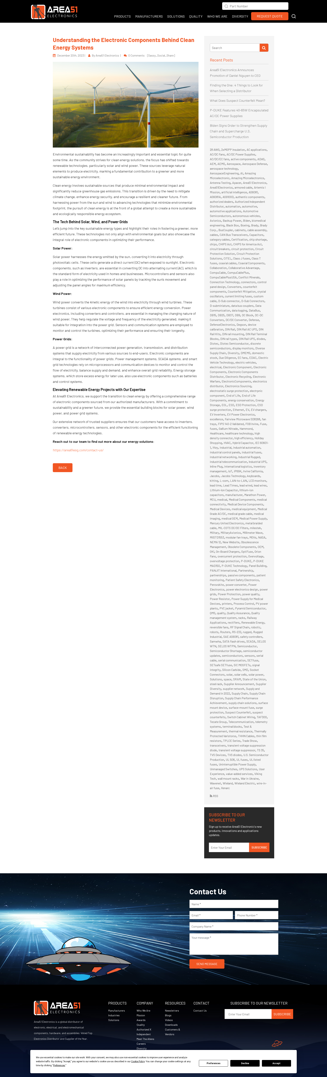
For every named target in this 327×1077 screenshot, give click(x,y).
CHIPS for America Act (247, 244)
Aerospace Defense (254, 164)
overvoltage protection (224, 561)
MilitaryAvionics (231, 532)
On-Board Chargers (228, 551)
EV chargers (258, 409)
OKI (212, 551)
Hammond (246, 428)
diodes (261, 338)
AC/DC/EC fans (219, 159)
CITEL (227, 258)
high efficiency (243, 438)
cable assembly (256, 230)
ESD (231, 405)
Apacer (236, 182)
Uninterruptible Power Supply (237, 764)
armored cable (243, 187)
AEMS (221, 164)
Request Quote (270, 16)
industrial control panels (225, 452)
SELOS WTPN (227, 646)
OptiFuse (247, 551)
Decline (245, 1063)
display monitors (243, 348)
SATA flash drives (234, 641)
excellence (216, 419)
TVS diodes (234, 755)
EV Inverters (217, 414)
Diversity (233, 353)
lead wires (260, 485)
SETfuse (252, 660)
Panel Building (257, 565)
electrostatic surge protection (229, 390)
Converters (234, 286)
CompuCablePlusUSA (223, 277)
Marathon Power (254, 495)
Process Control (244, 603)
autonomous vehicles (246, 216)
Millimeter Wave (252, 532)
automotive (249, 206)
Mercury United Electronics (227, 523)
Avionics (215, 220)
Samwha (215, 641)
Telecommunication (241, 721)
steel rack (216, 684)
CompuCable (218, 272)
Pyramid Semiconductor (250, 608)
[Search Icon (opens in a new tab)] (226, 5)
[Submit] (264, 48)
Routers (225, 632)
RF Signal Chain (239, 627)
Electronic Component (237, 367)
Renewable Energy (252, 622)
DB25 (221, 315)
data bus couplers (242, 305)
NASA (261, 537)
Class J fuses (241, 258)
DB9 (237, 315)
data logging (239, 310)
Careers (141, 1043)
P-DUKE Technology (234, 565)
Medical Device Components (245, 504)
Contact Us (200, 1010)
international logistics (238, 466)
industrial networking (223, 457)
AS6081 (253, 192)
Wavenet (215, 783)
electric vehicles (245, 362)
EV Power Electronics (241, 414)
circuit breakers (220, 249)
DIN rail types (228, 338)
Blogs (168, 1015)
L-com (224, 480)
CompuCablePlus (238, 272)
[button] (293, 16)
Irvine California (253, 471)
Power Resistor (220, 599)
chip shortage (258, 239)
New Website (231, 542)
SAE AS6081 (230, 636)
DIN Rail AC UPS (247, 329)
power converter (236, 584)
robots (214, 632)
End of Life (233, 395)
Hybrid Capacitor (242, 442)
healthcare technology (239, 433)
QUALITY (196, 16)
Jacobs (214, 476)
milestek (255, 528)
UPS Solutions (248, 769)
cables (214, 234)
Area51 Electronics (254, 182)
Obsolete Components (242, 547)
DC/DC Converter (236, 320)
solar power (255, 674)
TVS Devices (218, 755)
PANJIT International (223, 570)
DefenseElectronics (222, 324)
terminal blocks (232, 726)
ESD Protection (246, 405)
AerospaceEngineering (224, 173)
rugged (247, 632)
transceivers (218, 745)
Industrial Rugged (249, 457)
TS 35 (260, 750)
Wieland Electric (244, 783)
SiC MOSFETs (242, 665)
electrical (215, 367)
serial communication (232, 660)
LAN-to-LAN (238, 480)
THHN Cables (246, 736)
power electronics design (242, 589)
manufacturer (234, 495)
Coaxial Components (251, 263)
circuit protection (242, 249)
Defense (254, 320)
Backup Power (232, 220)
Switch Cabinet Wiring (241, 717)
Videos (169, 1020)
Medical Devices (220, 509)
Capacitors (256, 234)
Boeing (245, 225)
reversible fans (219, 627)
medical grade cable (240, 513)
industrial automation (246, 447)
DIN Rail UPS (247, 338)
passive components (241, 575)
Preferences (213, 1063)
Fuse (263, 424)
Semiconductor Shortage (225, 651)
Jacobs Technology (233, 476)
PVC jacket (226, 608)
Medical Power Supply (253, 518)
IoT (230, 471)
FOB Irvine (251, 424)
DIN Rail (230, 329)
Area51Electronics (221, 187)
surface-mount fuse (241, 707)
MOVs (252, 537)
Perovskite (217, 584)
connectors (248, 282)
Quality (141, 1024)
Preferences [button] (59, 1065)
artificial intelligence (234, 192)
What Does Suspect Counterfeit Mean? (237, 100)
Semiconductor (247, 646)
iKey (215, 447)
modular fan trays (237, 537)
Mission (141, 1015)
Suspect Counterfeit (238, 712)
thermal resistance (240, 731)
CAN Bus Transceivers (234, 234)
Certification (239, 239)
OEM (260, 547)
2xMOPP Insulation (233, 149)
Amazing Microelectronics (247, 178)
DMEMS (245, 353)
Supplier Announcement (239, 684)
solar (229, 674)
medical (222, 499)
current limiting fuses (238, 296)
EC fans (243, 357)
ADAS (261, 159)
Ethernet (238, 409)
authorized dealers (221, 201)
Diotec (214, 343)
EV (247, 409)
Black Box (232, 225)
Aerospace (234, 164)
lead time (215, 485)
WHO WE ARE (217, 16)
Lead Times (230, 485)
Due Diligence (227, 357)
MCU (213, 499)
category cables (220, 239)
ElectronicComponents (236, 381)
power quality (250, 594)
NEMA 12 (215, 542)
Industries (114, 1015)
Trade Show (249, 740)
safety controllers (251, 636)
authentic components (249, 197)
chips (213, 244)
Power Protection (229, 594)
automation (232, 206)
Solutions (216, 679)
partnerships (218, 575)
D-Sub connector (229, 301)
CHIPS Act (225, 244)
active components (243, 159)
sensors (249, 655)
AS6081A (215, 197)
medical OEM (230, 518)
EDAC (253, 357)
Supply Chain (240, 693)
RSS (215, 796)
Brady (254, 225)
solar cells (240, 674)
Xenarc (225, 788)
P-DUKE (246, 561)
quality (221, 613)
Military (214, 532)
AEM (213, 164)
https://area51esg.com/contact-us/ (78, 450)
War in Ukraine (250, 778)
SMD (245, 669)
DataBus (254, 310)
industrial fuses (251, 452)
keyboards (253, 476)
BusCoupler (225, 230)
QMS (212, 613)
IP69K (237, 471)
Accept (276, 1063)
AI (241, 173)
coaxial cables (228, 263)
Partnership (245, 570)
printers (227, 603)
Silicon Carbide (231, 669)
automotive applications (225, 211)
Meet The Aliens (145, 1038)
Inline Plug (216, 466)
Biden (246, 220)
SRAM (237, 679)
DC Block (247, 315)
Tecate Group (218, 721)
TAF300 (262, 717)
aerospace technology (224, 168)
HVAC (227, 442)
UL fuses (242, 759)
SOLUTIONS (176, 16)
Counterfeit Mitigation (242, 291)
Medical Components (242, 499)
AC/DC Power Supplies (241, 154)
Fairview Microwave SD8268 (242, 419)
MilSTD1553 (217, 537)
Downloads (171, 1024)
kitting (214, 480)
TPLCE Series (232, 740)
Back (62, 467)
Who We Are (143, 1010)
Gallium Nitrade (228, 428)
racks (241, 617)
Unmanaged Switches (223, 769)
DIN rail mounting (233, 334)
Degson (241, 324)
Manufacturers (116, 1010)
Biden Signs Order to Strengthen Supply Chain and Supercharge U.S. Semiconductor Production (238, 131)
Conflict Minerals (249, 277)
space (227, 679)
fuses (213, 428)
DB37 (229, 315)
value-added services (239, 774)
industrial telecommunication (228, 461)
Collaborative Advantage (243, 268)
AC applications (257, 149)
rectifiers (234, 622)
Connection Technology (224, 282)
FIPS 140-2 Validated (231, 424)
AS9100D (228, 197)
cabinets (240, 230)
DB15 (213, 315)
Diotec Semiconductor (234, 343)
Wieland (228, 783)
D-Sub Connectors (252, 301)
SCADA (250, 641)
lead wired (246, 485)
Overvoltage (255, 556)
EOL (224, 405)
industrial (225, 447)
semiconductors (232, 655)
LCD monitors (257, 480)
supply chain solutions (242, 703)
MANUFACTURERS (149, 16)
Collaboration (218, 268)
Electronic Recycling (238, 376)
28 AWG (215, 149)
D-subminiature (220, 305)
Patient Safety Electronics (242, 580)
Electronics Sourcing (238, 386)
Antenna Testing (220, 182)
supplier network (233, 688)
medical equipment (244, 509)
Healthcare (216, 433)
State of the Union (254, 679)
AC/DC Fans (217, 154)
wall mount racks (228, 778)
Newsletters (172, 1010)
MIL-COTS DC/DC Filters (233, 528)
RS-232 (236, 632)
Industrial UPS (257, 461)
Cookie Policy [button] (138, 1061)
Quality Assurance (238, 613)
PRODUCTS (122, 16)
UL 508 (230, 759)
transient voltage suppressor (237, 750)
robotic (255, 627)
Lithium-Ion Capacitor (224, 490)
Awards (141, 1020)
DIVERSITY (240, 16)
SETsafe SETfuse (221, 665)
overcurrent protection (232, 556)
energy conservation (241, 400)
